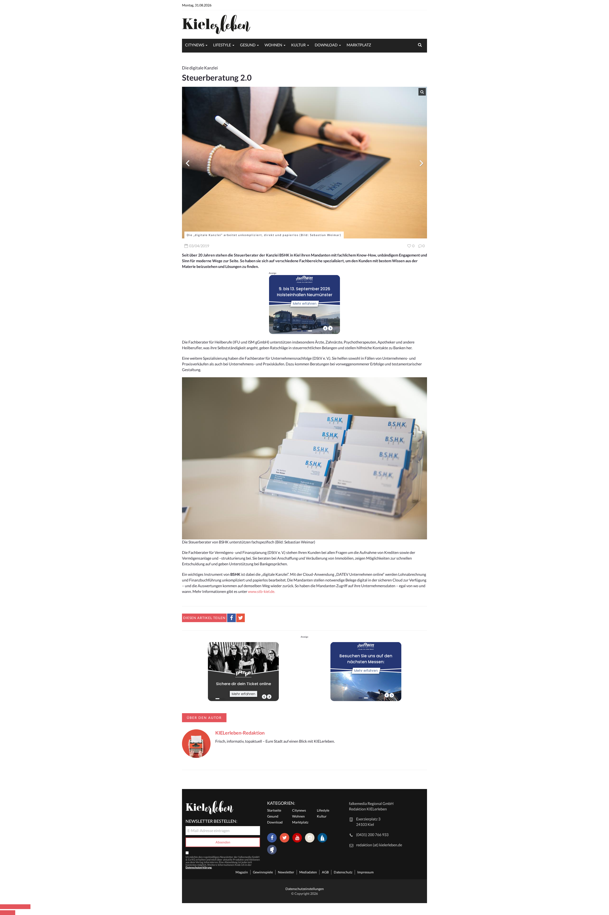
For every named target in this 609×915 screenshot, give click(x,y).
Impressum (365, 872)
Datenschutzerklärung (199, 867)
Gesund (247, 45)
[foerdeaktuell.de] (322, 837)
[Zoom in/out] (26, 906)
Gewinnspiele (263, 872)
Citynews (194, 45)
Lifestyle (222, 45)
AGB (325, 872)
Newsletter (286, 872)
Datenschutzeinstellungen (304, 889)
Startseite (274, 810)
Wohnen (273, 45)
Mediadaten (308, 872)
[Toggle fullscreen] (19, 906)
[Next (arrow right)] (11, 912)
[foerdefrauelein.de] (272, 850)
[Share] (11, 906)
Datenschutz (343, 872)
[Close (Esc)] (4, 906)
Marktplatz (359, 45)
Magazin (242, 872)
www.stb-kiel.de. (261, 591)
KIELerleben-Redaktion (240, 733)
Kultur (298, 45)
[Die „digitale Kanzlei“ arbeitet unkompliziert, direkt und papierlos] (304, 162)
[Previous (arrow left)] (4, 912)
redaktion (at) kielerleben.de (379, 844)
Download (326, 45)
